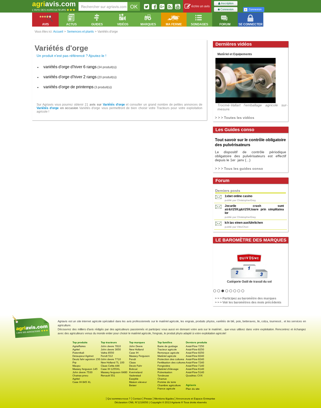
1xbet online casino (238, 196)
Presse (148, 398)
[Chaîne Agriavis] (177, 7)
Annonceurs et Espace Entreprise (195, 398)
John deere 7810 (111, 346)
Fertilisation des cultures (171, 362)
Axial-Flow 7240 (195, 362)
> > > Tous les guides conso (239, 169)
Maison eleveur (138, 382)
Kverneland (135, 372)
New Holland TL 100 (112, 362)
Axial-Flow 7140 (195, 365)
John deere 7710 (111, 359)
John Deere (136, 346)
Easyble (133, 378)
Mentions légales (164, 398)
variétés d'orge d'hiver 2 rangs (70, 77)
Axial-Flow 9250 (195, 352)
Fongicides (163, 365)
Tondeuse (163, 375)
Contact (137, 398)
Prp (74, 362)
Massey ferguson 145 (85, 369)
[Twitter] (146, 7)
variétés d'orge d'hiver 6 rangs (70, 67)
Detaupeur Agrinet (83, 356)
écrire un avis (200, 6)
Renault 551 (108, 375)
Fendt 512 (107, 356)
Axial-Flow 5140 (195, 372)
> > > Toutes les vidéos (234, 118)
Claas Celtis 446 (110, 365)
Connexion (226, 9)
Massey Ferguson (139, 356)
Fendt (132, 359)
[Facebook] (154, 7)
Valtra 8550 (107, 352)
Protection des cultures (170, 359)
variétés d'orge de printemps (68, 87)
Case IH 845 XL (81, 382)
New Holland (136, 349)
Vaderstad (135, 375)
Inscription (226, 3)
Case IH (133, 352)
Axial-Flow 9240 (195, 356)
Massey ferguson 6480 (114, 372)
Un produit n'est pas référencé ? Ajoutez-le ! (71, 56)
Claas (132, 362)
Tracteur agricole (167, 349)
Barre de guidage (167, 346)
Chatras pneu (80, 375)
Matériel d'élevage (168, 369)
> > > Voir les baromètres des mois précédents (248, 302)
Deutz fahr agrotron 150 (86, 359)
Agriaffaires (79, 346)
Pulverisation (164, 372)
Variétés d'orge (114, 104)
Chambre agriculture (169, 385)
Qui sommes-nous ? (118, 398)
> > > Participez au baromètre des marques (245, 298)
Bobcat (133, 369)
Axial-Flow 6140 (195, 369)
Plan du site (193, 388)
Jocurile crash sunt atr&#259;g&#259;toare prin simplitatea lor (254, 209)
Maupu (76, 365)
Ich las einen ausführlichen (244, 222)
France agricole (166, 388)
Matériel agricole (166, 356)
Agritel (76, 349)
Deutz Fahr (135, 365)
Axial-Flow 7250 (195, 346)
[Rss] (170, 7)
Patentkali (78, 352)
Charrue (162, 378)
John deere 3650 (111, 349)
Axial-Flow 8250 (195, 349)
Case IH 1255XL (110, 369)
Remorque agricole (168, 352)
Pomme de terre (166, 382)
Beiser (132, 385)
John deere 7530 (82, 372)
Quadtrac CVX (194, 375)
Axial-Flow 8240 (195, 359)
